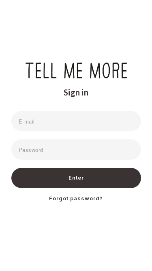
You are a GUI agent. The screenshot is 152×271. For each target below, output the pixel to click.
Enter (76, 177)
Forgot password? (76, 198)
